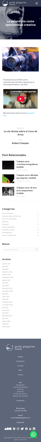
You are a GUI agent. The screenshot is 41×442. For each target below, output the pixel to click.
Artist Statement (20, 387)
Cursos (21, 366)
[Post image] (8, 165)
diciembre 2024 (7, 272)
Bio (20, 382)
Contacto (20, 400)
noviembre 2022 (7, 305)
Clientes (20, 392)
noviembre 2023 (7, 291)
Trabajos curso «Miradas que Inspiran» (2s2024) (27, 176)
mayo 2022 (5, 310)
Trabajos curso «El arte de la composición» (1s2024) (26, 191)
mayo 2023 (5, 297)
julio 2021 (5, 318)
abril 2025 (5, 269)
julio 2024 (5, 283)
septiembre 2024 (7, 277)
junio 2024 (5, 286)
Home (20, 357)
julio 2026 (5, 266)
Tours (20, 375)
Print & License (20, 394)
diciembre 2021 (7, 316)
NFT (20, 370)
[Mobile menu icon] (36, 3)
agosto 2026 (6, 264)
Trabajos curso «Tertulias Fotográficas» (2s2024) (27, 164)
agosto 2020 (6, 321)
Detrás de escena (20, 396)
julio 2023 (5, 294)
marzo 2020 (6, 327)
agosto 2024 (6, 280)
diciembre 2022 (7, 302)
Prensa (20, 389)
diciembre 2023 (7, 288)
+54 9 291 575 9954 (21, 411)
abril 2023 (5, 299)
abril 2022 (5, 313)
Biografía (20, 385)
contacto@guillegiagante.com (20, 418)
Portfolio (21, 361)
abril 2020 (5, 324)
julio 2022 (5, 307)
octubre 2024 (6, 275)
